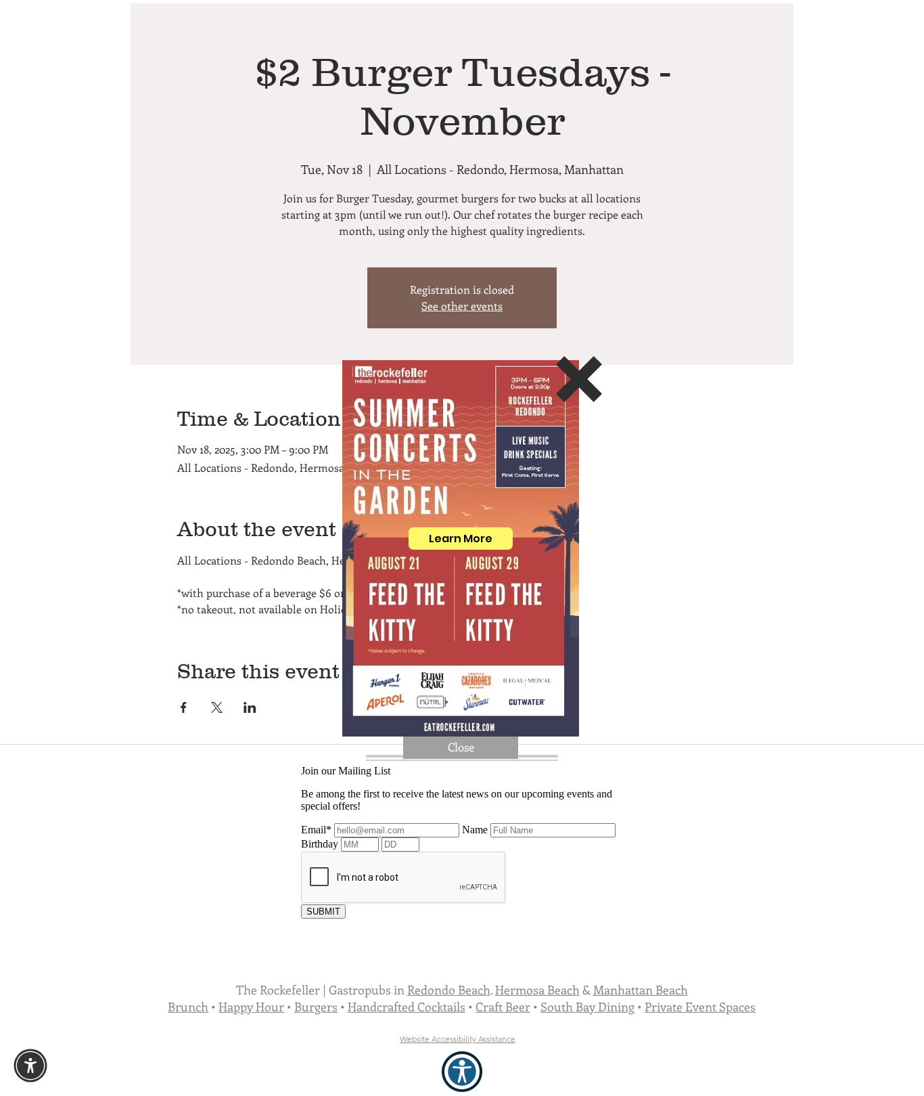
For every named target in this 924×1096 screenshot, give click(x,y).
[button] (579, 379)
